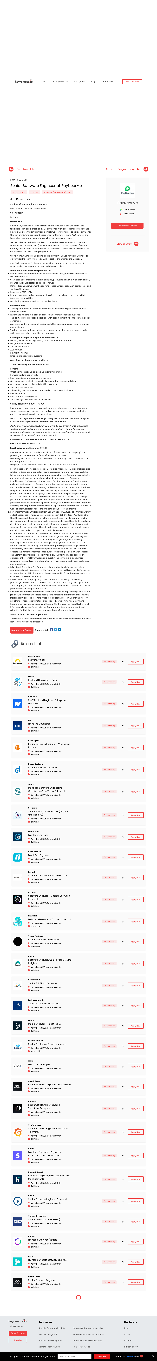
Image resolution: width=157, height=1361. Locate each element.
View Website (129, 209)
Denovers (130, 1356)
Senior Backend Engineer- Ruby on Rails (49, 1084)
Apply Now (135, 661)
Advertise (18, 1340)
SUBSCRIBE (102, 1356)
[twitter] (55, 630)
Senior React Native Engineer (43, 939)
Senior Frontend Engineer (41, 1280)
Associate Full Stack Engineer (44, 1003)
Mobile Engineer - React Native (45, 1023)
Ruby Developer (36, 659)
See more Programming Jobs (123, 169)
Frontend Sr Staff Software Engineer (47, 1259)
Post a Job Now (132, 81)
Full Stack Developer (39, 1064)
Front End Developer (39, 723)
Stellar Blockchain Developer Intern (47, 1044)
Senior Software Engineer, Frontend (47, 1199)
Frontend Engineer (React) (42, 1239)
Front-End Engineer (38, 855)
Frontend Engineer (38, 835)
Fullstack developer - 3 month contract (49, 919)
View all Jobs (124, 243)
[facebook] (51, 630)
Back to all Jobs (26, 169)
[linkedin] (60, 630)
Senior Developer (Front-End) (44, 1219)
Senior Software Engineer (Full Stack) (48, 875)
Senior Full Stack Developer (43, 767)
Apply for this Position (127, 225)
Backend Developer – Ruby (42, 680)
